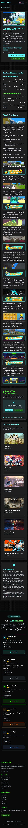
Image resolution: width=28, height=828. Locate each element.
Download (14, 652)
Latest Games (4, 782)
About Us (3, 797)
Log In (9, 410)
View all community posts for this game (13, 417)
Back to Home (6, 7)
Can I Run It (11, 821)
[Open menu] (25, 2)
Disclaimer (4, 803)
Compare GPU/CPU (6, 786)
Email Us (6, 815)
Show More (5, 45)
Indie (20, 47)
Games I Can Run (5, 777)
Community (4, 788)
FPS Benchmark (5, 784)
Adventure (10, 47)
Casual (15, 47)
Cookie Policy (22, 824)
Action (5, 47)
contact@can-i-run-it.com (11, 595)
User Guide (4, 795)
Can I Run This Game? (18, 58)
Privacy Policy (6, 824)
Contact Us (4, 799)
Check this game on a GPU (17, 55)
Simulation (6, 50)
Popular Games (5, 779)
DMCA (2, 801)
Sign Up (19, 410)
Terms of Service (14, 824)
